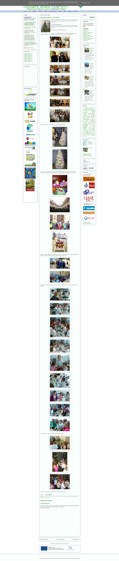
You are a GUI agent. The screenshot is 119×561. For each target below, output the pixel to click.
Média (65, 11)
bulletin (93, 113)
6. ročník (89, 110)
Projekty (45, 11)
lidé (94, 122)
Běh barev (85, 34)
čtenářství (87, 132)
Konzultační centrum (53, 11)
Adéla (85, 75)
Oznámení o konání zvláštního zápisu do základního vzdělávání (87, 154)
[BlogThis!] (47, 494)
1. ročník (45, 496)
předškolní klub (86, 128)
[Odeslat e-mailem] (46, 494)
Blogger (78, 558)
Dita (85, 47)
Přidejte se (34, 11)
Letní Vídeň (91, 63)
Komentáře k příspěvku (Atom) (63, 543)
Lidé (29, 11)
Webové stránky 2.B (28, 55)
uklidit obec (85, 29)
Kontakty (75, 11)
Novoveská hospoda (87, 223)
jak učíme (92, 119)
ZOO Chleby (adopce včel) (88, 38)
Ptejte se (32, 47)
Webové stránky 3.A (28, 56)
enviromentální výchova (89, 116)
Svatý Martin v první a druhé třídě (91, 77)
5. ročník (59, 496)
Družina (86, 89)
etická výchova (86, 117)
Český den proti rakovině (88, 32)
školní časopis (86, 135)
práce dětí (92, 127)
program (76, 496)
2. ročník (48, 496)
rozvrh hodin (88, 129)
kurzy (92, 122)
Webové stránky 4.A (28, 57)
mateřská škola (91, 123)
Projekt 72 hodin (86, 37)
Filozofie (40, 11)
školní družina (92, 133)
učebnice (90, 130)
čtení (91, 132)
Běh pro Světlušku (86, 33)
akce (93, 112)
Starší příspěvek (75, 539)
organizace (85, 124)
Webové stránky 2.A (28, 54)
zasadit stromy (86, 30)
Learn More (83, 2)
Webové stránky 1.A (28, 53)
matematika (85, 123)
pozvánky (72, 496)
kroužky (30, 39)
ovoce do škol (92, 124)
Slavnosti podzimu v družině (91, 91)
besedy (89, 113)
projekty (41, 497)
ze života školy (46, 497)
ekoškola (93, 115)
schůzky (93, 129)
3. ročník (52, 496)
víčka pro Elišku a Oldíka (88, 36)
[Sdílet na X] (48, 494)
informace (63, 496)
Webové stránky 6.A (28, 59)
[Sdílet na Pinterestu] (51, 494)
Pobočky (69, 11)
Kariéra (60, 11)
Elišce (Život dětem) (87, 35)
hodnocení (93, 117)
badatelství (85, 113)
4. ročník (56, 496)
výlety (87, 131)
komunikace (68, 496)
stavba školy (85, 130)
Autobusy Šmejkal (86, 222)
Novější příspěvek (44, 539)
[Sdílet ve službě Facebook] (49, 494)
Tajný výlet (90, 147)
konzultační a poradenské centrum (30, 43)
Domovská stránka (60, 539)
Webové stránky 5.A (28, 58)
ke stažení (86, 120)
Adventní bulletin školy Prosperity (90, 142)
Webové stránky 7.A (28, 60)
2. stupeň (86, 62)
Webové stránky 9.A (28, 61)
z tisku (90, 131)
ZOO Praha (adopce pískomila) (87, 40)
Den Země (85, 31)
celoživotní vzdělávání (87, 114)
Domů (25, 11)
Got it (89, 2)
